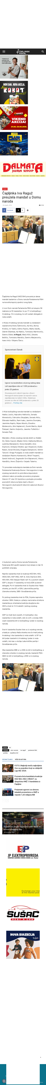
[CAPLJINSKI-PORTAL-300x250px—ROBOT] (14, 104)
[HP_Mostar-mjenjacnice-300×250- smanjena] (23, 896)
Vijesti (5, 189)
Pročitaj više (17, 403)
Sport (4, 771)
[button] (3, 52)
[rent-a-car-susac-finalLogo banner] (23, 926)
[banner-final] (23, 958)
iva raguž (23, 750)
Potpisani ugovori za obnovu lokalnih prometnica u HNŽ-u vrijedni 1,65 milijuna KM (27, 792)
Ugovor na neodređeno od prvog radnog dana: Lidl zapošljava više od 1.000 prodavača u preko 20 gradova (22, 386)
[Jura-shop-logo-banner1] (23, 177)
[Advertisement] (23, 24)
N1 (10, 747)
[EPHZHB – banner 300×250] (23, 865)
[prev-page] (3, 800)
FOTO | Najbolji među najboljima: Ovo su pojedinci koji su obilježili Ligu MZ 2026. (28, 768)
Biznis (4, 795)
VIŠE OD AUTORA (20, 759)
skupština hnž (14, 753)
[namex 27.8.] (14, 129)
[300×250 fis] (14, 143)
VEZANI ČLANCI (7, 759)
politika (5, 753)
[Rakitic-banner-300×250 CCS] (14, 78)
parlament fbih (32, 750)
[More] (27, 210)
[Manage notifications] (4, 1081)
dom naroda (14, 750)
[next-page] (7, 800)
